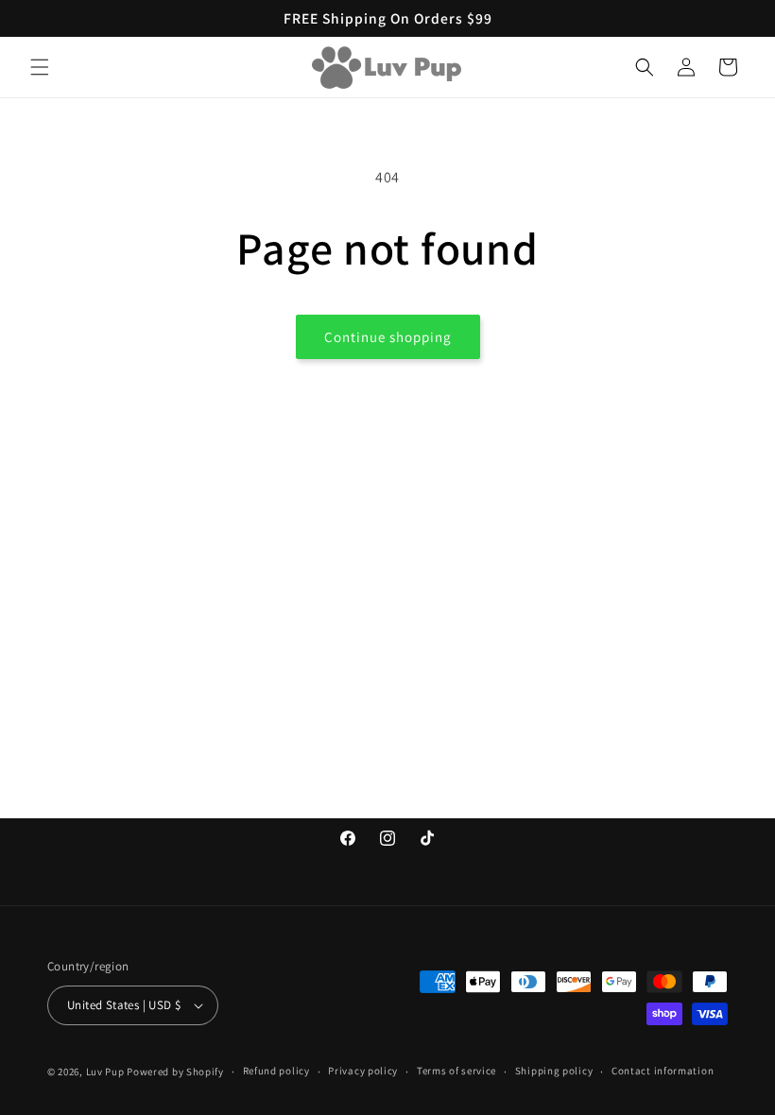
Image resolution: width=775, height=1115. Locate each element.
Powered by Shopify (175, 1071)
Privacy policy (363, 1070)
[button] (39, 67)
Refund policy (276, 1070)
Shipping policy (554, 1070)
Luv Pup (105, 1071)
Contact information (662, 1070)
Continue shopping (388, 337)
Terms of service (456, 1070)
